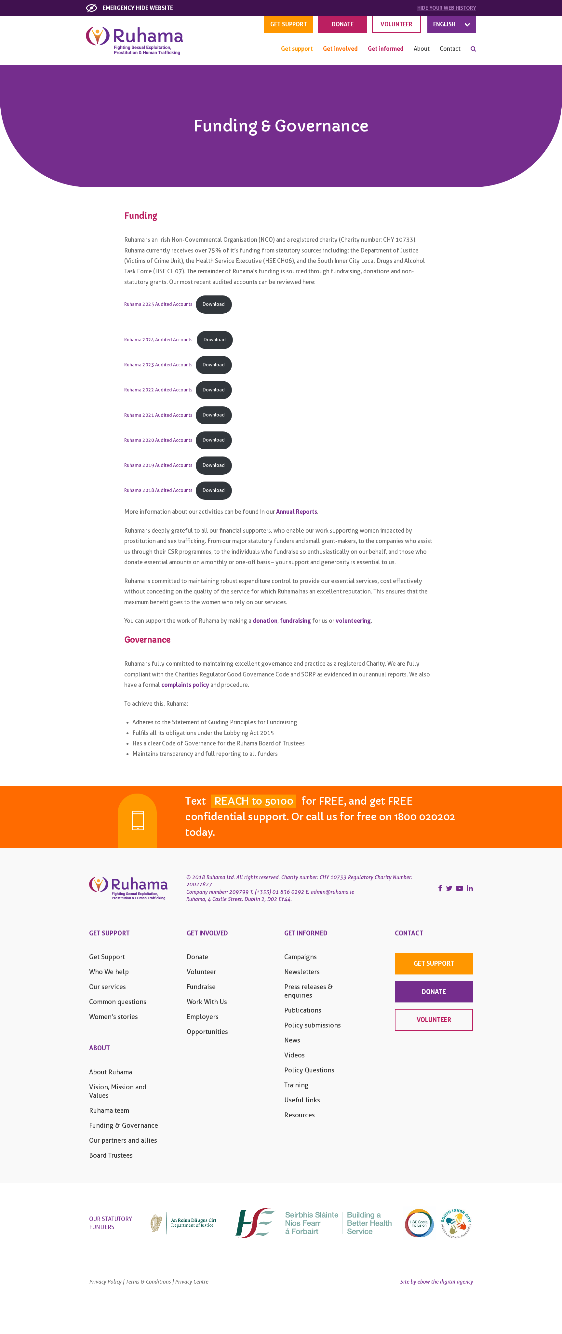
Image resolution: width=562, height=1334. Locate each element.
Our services (107, 987)
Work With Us (207, 1002)
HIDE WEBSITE (138, 8)
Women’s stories (113, 1017)
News (292, 1040)
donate (434, 992)
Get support (297, 48)
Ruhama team (109, 1110)
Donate (197, 957)
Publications (302, 1010)
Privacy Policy (105, 1282)
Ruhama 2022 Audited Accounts (158, 390)
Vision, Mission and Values (117, 1091)
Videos (294, 1055)
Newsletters (302, 972)
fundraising (295, 620)
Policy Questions (309, 1070)
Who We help (109, 972)
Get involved (340, 48)
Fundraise (201, 987)
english (444, 24)
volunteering (353, 620)
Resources (299, 1115)
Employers (203, 1017)
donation (265, 620)
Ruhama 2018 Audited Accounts (158, 490)
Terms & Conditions (148, 1282)
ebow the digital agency (445, 1282)
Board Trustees (111, 1155)
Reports (306, 511)
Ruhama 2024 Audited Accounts (158, 340)
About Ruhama (110, 1072)
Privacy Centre (191, 1282)
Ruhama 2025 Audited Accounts (158, 304)
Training (296, 1085)
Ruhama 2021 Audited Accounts (158, 415)
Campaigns (300, 957)
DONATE (343, 24)
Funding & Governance (123, 1125)
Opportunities (207, 1032)
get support (288, 24)
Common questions (117, 1002)
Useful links (302, 1100)
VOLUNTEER (396, 24)
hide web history (446, 8)
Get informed (386, 48)
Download (214, 304)
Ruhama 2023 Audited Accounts (158, 365)
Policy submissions (312, 1025)
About (422, 48)
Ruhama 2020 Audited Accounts (158, 440)
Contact (450, 48)
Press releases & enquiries (308, 991)
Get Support (107, 957)
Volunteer (201, 972)
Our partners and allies (123, 1140)
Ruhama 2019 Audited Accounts (158, 465)
